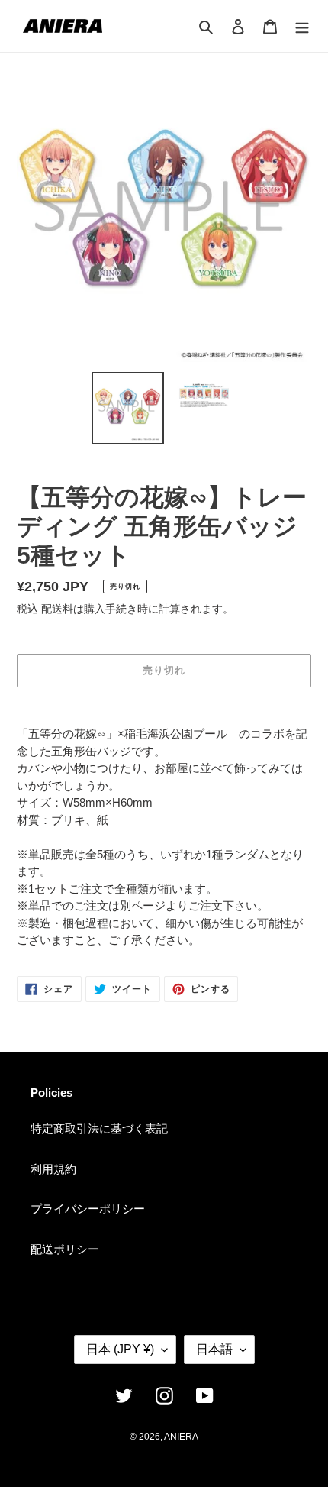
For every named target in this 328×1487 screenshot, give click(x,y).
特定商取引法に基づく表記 (99, 1128)
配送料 (57, 609)
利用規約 (53, 1168)
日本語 (214, 1349)
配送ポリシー (65, 1249)
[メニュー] (302, 26)
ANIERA (181, 1436)
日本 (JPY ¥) (120, 1349)
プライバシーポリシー (88, 1208)
